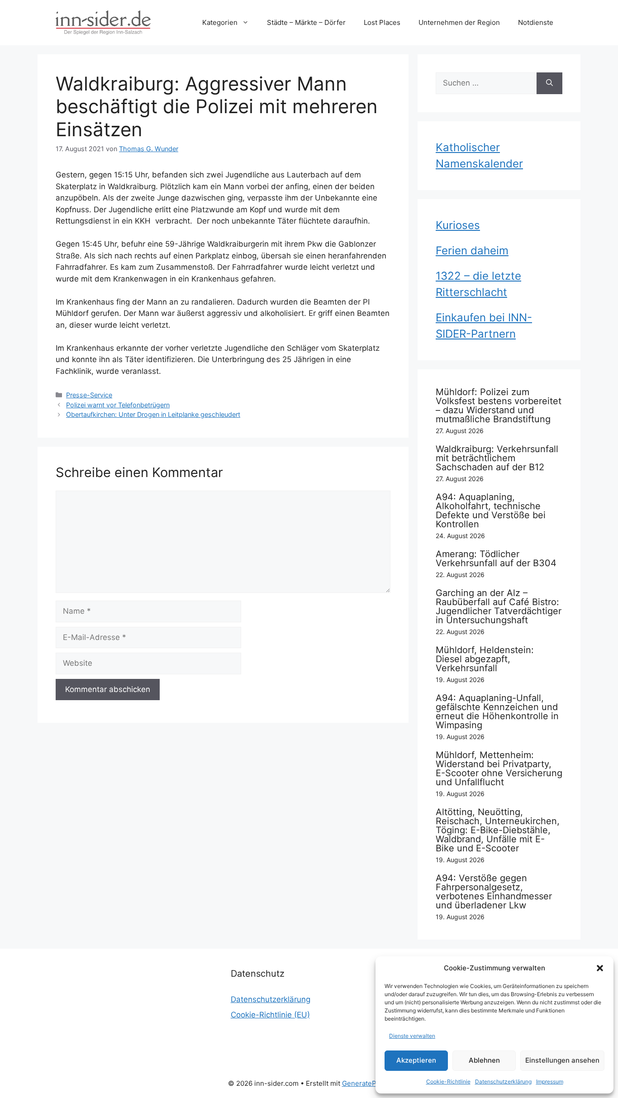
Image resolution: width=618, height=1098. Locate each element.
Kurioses (458, 225)
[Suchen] (549, 83)
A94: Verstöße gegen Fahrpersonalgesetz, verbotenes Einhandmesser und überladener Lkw (494, 892)
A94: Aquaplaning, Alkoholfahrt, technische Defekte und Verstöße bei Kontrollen (491, 511)
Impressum (549, 1081)
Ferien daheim (472, 250)
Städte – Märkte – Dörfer (306, 22)
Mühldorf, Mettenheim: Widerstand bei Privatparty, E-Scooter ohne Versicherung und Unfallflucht (499, 769)
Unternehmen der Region (459, 22)
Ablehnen (484, 1060)
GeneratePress (366, 1083)
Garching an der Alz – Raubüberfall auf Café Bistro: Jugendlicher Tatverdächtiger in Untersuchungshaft (498, 606)
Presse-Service (89, 395)
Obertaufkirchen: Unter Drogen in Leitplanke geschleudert (153, 414)
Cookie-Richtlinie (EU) (270, 1014)
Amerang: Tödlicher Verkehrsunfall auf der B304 (496, 558)
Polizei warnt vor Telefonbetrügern (118, 405)
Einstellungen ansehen (562, 1060)
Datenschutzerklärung (503, 1081)
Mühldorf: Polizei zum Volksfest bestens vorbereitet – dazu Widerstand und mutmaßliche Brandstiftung (498, 406)
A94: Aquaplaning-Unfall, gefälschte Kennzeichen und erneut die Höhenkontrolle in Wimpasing (497, 711)
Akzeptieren (416, 1060)
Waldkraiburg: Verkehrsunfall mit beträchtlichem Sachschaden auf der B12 (497, 458)
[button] (599, 968)
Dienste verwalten (412, 1035)
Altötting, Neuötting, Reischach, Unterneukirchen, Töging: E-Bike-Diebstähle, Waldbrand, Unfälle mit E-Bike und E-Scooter (498, 830)
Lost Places (382, 22)
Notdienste (535, 22)
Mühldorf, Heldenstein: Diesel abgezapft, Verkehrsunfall (485, 658)
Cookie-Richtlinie (448, 1081)
